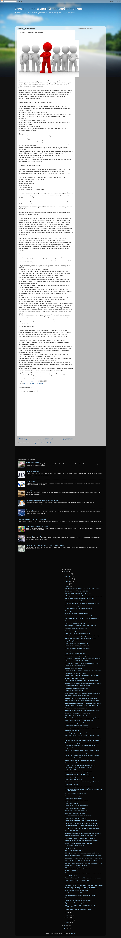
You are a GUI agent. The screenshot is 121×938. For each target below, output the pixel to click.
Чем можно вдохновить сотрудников (76, 688)
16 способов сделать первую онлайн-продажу (79, 598)
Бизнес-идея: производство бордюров (77, 656)
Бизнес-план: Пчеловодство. (74, 779)
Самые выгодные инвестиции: (74, 690)
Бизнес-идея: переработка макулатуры (77, 643)
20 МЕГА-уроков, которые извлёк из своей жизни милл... (82, 705)
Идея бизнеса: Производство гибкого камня (78, 787)
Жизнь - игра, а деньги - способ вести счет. (49, 9)
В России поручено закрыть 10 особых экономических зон (83, 855)
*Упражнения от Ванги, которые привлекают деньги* (81, 823)
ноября (68, 574)
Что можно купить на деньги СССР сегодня (32, 519)
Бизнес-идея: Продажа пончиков (75, 808)
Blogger (73, 933)
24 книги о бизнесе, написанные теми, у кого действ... (82, 718)
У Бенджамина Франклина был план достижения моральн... (83, 596)
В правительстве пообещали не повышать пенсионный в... (83, 740)
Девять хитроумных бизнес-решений (76, 810)
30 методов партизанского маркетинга (77, 695)
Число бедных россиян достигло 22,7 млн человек (80, 733)
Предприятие (40, 383)
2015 (65, 925)
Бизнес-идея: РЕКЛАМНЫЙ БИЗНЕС (76, 591)
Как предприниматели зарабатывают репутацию (80, 895)
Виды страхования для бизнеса (75, 623)
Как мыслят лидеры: (71, 830)
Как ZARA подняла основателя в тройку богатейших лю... (83, 618)
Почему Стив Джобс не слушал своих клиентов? (80, 838)
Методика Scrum (70, 848)
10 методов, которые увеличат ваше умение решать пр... (83, 833)
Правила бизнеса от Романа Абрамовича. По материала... (83, 878)
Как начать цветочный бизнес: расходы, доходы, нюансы (82, 750)
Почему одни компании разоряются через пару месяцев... (83, 658)
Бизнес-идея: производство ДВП (75, 653)
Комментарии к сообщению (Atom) (40, 443)
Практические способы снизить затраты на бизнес (80, 765)
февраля (68, 920)
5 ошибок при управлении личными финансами (80, 631)
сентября (69, 579)
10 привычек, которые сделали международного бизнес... (83, 700)
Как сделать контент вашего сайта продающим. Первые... (83, 588)
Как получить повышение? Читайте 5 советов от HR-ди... (82, 755)
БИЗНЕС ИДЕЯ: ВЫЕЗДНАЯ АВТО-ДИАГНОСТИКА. (81, 888)
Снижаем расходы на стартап (74, 845)
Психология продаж (71, 875)
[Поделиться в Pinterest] (46, 381)
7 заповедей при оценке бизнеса (75, 650)
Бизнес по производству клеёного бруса (77, 713)
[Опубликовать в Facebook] (45, 381)
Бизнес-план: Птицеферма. (73, 798)
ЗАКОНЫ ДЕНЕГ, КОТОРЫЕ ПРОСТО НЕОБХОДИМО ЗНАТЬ (45, 545)
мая (67, 912)
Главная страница (45, 439)
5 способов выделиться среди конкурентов (78, 608)
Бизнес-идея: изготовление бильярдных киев (79, 772)
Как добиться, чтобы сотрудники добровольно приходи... (82, 636)
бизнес (26, 383)
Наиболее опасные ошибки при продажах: (78, 900)
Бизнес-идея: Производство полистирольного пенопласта (83, 670)
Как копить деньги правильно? (74, 723)
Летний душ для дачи (71, 784)
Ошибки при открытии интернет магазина (78, 815)
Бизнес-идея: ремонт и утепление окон (77, 774)
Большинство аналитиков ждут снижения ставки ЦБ (81, 860)
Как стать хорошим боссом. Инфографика (78, 593)
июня (67, 586)
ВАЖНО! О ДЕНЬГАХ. (71, 870)
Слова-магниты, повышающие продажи (77, 648)
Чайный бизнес (31, 491)
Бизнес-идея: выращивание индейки (76, 725)
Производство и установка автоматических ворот (80, 777)
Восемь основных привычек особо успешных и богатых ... (83, 680)
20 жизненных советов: (72, 730)
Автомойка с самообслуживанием (75, 673)
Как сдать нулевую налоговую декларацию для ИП (42, 500)
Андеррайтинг (30, 481)
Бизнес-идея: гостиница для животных (77, 880)
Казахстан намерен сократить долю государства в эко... (82, 735)
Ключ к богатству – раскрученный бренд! (77, 633)
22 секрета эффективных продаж (75, 793)
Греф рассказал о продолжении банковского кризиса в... (82, 743)
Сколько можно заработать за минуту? (77, 660)
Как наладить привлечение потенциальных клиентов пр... (83, 753)
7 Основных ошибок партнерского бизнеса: (78, 843)
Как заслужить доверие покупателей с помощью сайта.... (82, 728)
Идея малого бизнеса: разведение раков (77, 613)
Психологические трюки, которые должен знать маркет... (82, 825)
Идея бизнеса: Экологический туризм (76, 890)
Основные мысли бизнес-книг (74, 763)
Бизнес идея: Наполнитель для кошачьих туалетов (81, 820)
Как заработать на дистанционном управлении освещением (84, 885)
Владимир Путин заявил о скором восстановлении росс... (83, 748)
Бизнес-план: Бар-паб (72, 803)
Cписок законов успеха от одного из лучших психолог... (82, 621)
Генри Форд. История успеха (74, 641)
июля (67, 584)
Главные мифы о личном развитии (76, 708)
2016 (65, 571)
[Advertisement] (51, 21)
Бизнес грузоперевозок (72, 611)
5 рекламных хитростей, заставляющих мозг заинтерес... (83, 683)
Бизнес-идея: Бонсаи (32, 462)
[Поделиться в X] (43, 381)
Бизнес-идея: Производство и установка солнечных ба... (82, 710)
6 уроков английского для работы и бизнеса (78, 903)
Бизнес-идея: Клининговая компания (76, 805)
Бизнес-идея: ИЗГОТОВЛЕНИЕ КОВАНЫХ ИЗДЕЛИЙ (81, 840)
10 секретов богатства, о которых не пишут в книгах (81, 835)
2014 (65, 928)
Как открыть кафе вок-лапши (74, 850)
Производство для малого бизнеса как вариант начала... (82, 603)
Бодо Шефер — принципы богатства (76, 801)
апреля (68, 915)
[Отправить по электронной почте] (39, 381)
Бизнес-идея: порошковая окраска (75, 818)
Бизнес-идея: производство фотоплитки (77, 645)
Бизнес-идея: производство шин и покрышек (40, 536)
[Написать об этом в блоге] (41, 381)
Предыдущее (67, 439)
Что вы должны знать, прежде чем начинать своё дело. (82, 828)
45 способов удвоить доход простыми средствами (80, 638)
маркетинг (32, 383)
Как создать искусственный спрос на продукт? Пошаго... (82, 781)
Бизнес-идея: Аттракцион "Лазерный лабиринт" (80, 720)
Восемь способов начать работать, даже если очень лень (83, 873)
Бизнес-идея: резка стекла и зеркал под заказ (40, 510)
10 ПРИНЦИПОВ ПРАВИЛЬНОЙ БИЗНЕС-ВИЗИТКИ (81, 626)
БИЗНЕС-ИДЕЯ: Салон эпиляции (75, 678)
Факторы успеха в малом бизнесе (75, 601)
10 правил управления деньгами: (75, 813)
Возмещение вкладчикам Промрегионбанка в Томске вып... (83, 858)
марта (68, 917)
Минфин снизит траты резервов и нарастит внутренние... (83, 738)
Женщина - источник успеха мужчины (77, 606)
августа (68, 581)
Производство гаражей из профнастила (77, 685)
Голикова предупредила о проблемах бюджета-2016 (81, 745)
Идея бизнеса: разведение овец (75, 883)
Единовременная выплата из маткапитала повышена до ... (83, 863)
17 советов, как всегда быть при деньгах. (77, 868)
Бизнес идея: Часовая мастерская (75, 665)
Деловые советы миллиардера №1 (76, 628)
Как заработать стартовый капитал (76, 715)
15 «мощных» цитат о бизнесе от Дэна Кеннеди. (80, 760)
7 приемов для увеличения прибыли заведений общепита (83, 693)
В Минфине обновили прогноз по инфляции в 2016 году (82, 853)
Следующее (23, 439)
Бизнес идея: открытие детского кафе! (38, 526)
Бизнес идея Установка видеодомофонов (78, 909)
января (68, 922)
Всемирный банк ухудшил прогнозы (76, 865)
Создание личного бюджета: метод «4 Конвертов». (81, 698)
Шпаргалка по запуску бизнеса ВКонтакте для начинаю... (83, 703)
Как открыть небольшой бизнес (74, 758)
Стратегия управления (33, 471)
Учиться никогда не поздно (73, 795)
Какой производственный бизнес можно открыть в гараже (83, 893)
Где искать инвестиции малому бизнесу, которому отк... (82, 663)
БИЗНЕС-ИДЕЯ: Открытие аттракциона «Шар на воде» (82, 675)
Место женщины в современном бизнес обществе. (81, 616)
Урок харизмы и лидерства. (73, 668)
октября (68, 576)
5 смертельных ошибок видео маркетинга (78, 898)
